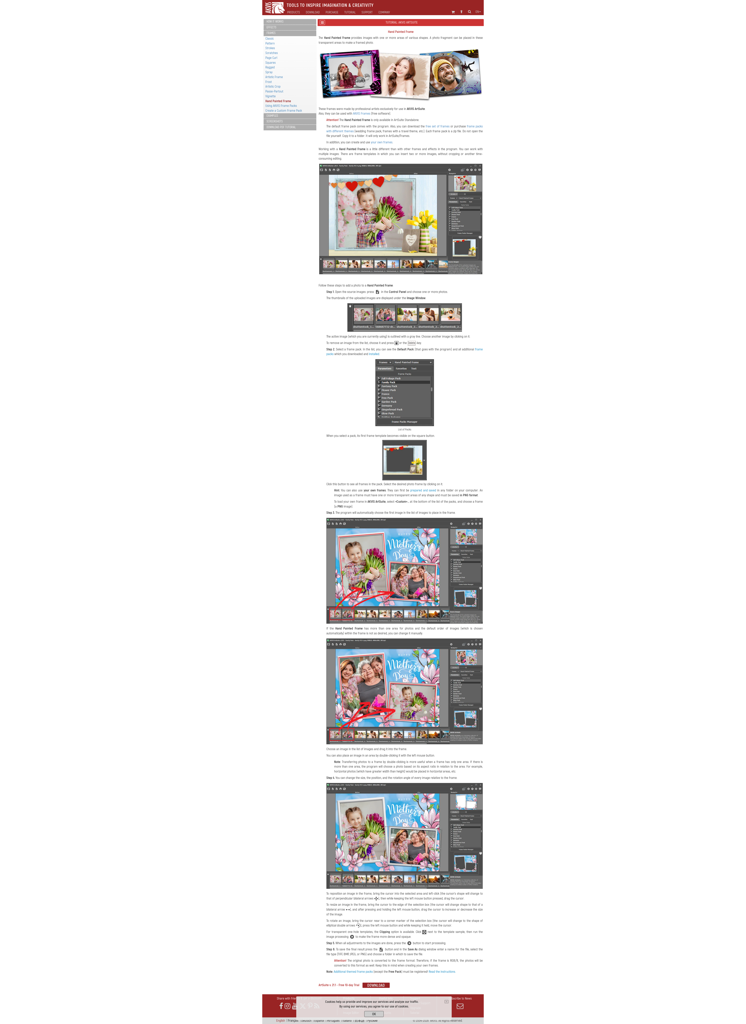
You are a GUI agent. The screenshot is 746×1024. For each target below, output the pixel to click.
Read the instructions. (442, 972)
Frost (268, 82)
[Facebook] (281, 1006)
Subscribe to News (460, 998)
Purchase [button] (332, 12)
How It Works (275, 22)
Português (333, 1021)
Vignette (270, 96)
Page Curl (271, 58)
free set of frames (437, 126)
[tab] (290, 22)
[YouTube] (295, 1006)
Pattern (270, 43)
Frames (271, 33)
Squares (270, 63)
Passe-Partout (274, 91)
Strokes (270, 48)
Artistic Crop (273, 86)
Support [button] (367, 12)
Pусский (372, 1021)
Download (313, 12)
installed (374, 354)
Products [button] (293, 12)
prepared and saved (423, 490)
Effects (271, 27)
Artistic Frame (274, 77)
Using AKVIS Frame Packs (281, 106)
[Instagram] (287, 1006)
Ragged (270, 67)
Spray (269, 72)
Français (293, 1021)
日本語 (359, 1021)
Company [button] (384, 12)
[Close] (446, 1002)
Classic (269, 39)
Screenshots (275, 121)
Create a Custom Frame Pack (283, 111)
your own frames (381, 142)
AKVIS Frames (361, 113)
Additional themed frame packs (353, 972)
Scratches (271, 53)
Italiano (347, 1021)
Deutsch (306, 1021)
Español (319, 1021)
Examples (272, 116)
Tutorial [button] (350, 12)
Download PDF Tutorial (281, 127)
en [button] (477, 12)
